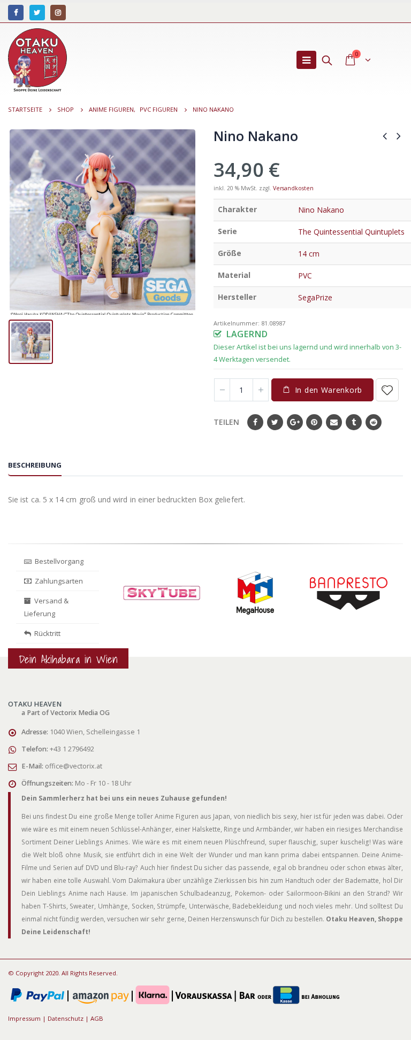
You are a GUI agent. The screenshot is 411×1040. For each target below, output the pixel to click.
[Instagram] (58, 12)
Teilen (226, 422)
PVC (305, 275)
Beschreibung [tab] (35, 465)
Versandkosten (293, 188)
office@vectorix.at (73, 766)
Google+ (295, 422)
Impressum (24, 1018)
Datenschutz (65, 1018)
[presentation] (118, 602)
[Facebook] (16, 12)
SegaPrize (315, 297)
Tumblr (354, 422)
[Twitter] (37, 12)
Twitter (275, 422)
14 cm (308, 254)
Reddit (374, 422)
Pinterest (314, 422)
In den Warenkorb (328, 390)
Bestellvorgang (57, 561)
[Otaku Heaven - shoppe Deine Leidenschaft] (37, 59)
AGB (96, 1018)
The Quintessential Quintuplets (351, 232)
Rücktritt (45, 633)
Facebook (255, 422)
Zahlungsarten (59, 581)
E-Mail (334, 422)
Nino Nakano (321, 210)
